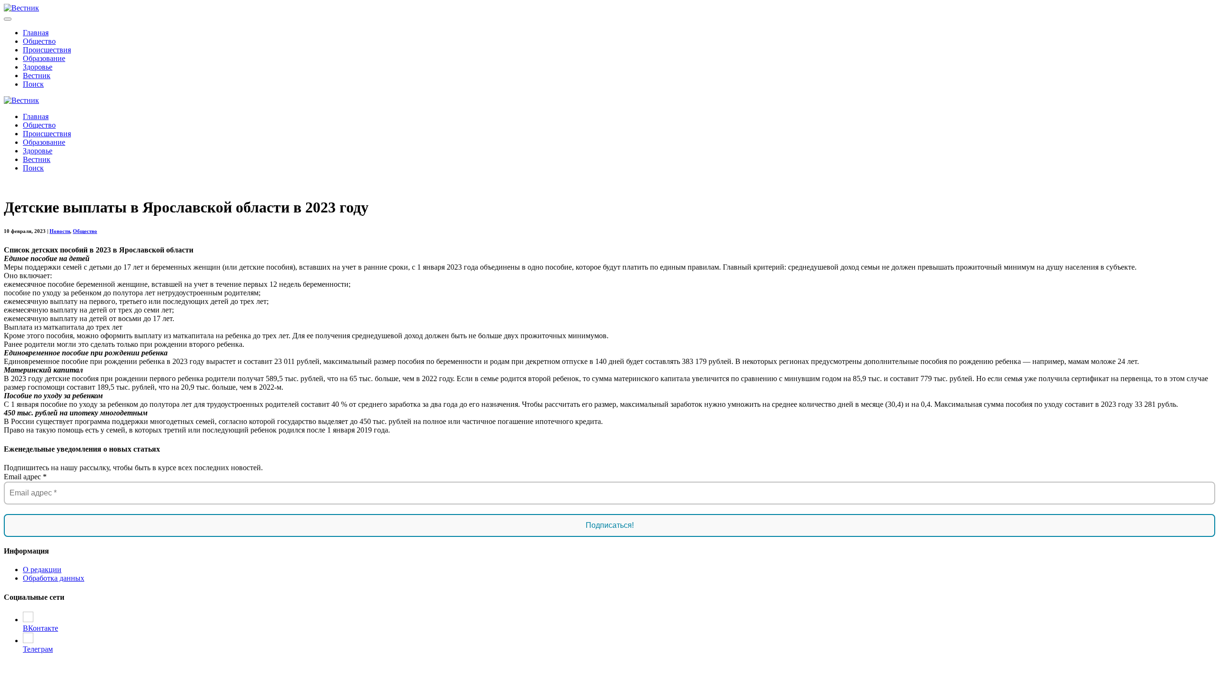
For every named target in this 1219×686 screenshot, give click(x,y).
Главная (36, 33)
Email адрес (25, 477)
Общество (39, 41)
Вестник (36, 75)
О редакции (42, 569)
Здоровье (37, 67)
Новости (60, 231)
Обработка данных (53, 578)
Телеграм (38, 649)
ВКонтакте (40, 628)
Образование (44, 58)
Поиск (33, 84)
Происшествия (47, 50)
